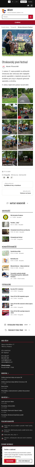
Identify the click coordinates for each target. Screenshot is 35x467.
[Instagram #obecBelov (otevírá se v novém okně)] (31, 5)
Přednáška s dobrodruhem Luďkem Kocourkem (15, 391)
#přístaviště (22, 175)
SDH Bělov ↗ (5, 397)
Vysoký (30, 1)
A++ (17, 1)
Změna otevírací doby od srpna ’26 (11, 377)
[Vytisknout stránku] (4, 177)
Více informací (24, 461)
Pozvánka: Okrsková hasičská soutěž (12, 415)
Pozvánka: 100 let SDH (8, 406)
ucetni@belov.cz (6, 360)
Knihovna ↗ (5, 373)
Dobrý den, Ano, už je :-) (11, 434)
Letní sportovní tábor (7, 401)
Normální (23, 1)
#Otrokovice (14, 175)
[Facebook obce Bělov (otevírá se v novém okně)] (28, 5)
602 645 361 (5, 358)
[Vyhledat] (30, 17)
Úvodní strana (5, 27)
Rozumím (9, 461)
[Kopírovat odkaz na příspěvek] (11, 177)
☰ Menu (17, 22)
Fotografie (13, 27)
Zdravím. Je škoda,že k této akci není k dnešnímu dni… (18, 438)
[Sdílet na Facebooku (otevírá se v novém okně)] (7, 177)
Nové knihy (4, 386)
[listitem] (9, 95)
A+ (13, 1)
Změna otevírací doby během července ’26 (14, 382)
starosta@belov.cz (6, 362)
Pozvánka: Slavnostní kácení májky (11, 410)
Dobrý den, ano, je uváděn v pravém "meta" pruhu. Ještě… (18, 426)
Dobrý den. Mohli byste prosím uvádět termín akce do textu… (18, 430)
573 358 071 (5, 356)
